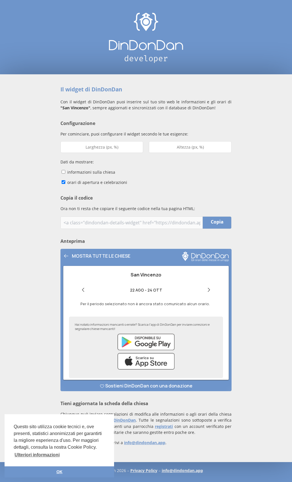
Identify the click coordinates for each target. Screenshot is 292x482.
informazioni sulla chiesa (90, 172)
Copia (217, 222)
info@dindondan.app (144, 442)
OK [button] (59, 471)
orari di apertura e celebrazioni (96, 182)
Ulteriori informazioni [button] (37, 454)
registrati (164, 426)
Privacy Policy (143, 470)
